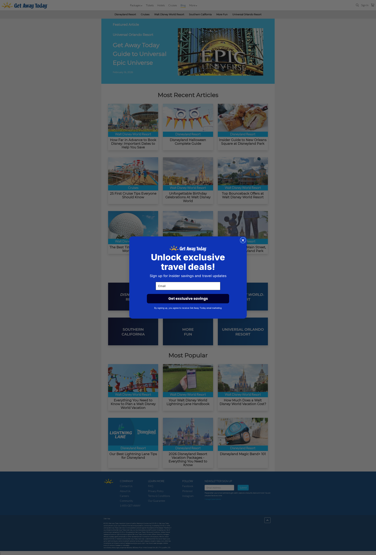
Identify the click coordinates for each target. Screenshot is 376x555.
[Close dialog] (243, 240)
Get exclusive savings (188, 298)
